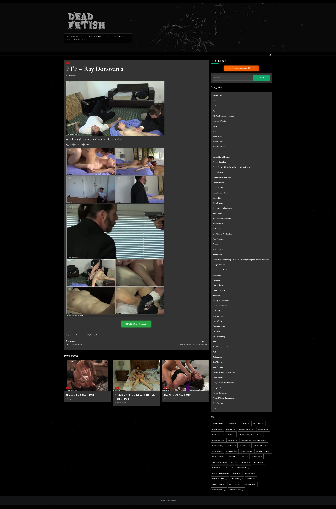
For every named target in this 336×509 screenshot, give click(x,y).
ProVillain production (222, 347)
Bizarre (230, 429)
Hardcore (246, 451)
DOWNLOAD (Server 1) (136, 323)
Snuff (87, 335)
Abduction (218, 423)
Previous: (74, 343)
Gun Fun (217, 451)
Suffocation (218, 490)
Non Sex (259, 462)
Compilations (218, 172)
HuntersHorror (219, 290)
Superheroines (219, 367)
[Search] (270, 55)
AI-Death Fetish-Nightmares (224, 116)
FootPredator (218, 239)
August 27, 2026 (72, 399)
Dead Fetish (86, 20)
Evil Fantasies (218, 229)
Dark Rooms (218, 203)
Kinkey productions (221, 300)
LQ (245, 457)
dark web (229, 434)
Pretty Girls (243, 468)
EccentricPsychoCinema (223, 208)
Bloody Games (246, 429)
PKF (214, 341)
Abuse (232, 423)
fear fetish (218, 446)
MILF (234, 462)
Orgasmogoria (219, 326)
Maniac (257, 457)
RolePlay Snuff (220, 479)
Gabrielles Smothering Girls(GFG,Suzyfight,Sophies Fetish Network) (241, 259)
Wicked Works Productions (224, 398)
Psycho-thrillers (220, 473)
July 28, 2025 (72, 75)
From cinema (218, 249)
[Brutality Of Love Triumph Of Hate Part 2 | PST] (136, 375)
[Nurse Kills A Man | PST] (87, 375)
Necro (78, 335)
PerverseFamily (219, 336)
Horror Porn (218, 285)
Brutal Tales (218, 141)
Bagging (217, 429)
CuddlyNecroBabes (220, 193)
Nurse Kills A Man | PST (80, 395)
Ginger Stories (219, 264)
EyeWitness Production (222, 234)
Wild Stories (218, 403)
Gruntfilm (217, 275)
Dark (216, 434)
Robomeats (217, 357)
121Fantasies (217, 95)
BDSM (215, 131)
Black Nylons (218, 136)
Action (244, 423)
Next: (193, 343)
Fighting (245, 446)
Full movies (217, 254)
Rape (83, 335)
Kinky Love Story (220, 305)
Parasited (216, 331)
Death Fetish (245, 434)
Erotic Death (218, 223)
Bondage (263, 429)
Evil (259, 434)
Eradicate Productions (222, 218)
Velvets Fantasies (220, 393)
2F (214, 100)
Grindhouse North (220, 270)
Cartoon (216, 152)
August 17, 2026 (170, 399)
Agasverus (217, 111)
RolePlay (250, 473)
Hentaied (216, 280)
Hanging (231, 451)
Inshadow (216, 295)
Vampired (217, 388)
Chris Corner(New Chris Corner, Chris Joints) (231, 167)
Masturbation (219, 462)
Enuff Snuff (217, 213)
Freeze (215, 244)
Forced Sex (260, 446)
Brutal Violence (219, 146)
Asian (215, 126)
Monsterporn (218, 316)
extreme (233, 440)
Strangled (93, 335)
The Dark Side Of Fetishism (224, 372)
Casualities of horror (221, 157)
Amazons (258, 423)
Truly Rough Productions (223, 382)
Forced (72, 335)
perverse (217, 468)
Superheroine (236, 490)
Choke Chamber (219, 162)
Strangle (250, 484)
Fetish (232, 446)
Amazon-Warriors (220, 121)
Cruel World (218, 188)
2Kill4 (215, 105)
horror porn (263, 451)
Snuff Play (234, 484)
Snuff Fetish (218, 484)
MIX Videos (217, 311)
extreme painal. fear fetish (254, 440)
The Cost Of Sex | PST (177, 395)
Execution (218, 440)
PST (68, 63)
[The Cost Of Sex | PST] (185, 375)
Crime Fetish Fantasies (222, 177)
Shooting (237, 479)
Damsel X (217, 198)
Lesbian (233, 457)
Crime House (218, 182)
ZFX (214, 408)
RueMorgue (218, 362)
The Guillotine (218, 377)
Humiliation (218, 457)
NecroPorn (217, 321)
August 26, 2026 (121, 402)
